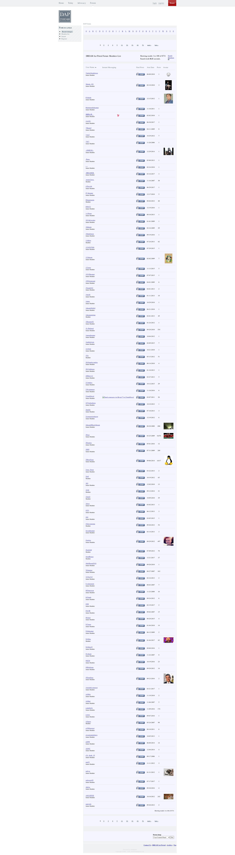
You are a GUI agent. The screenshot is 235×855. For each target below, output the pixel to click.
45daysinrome (90, 524)
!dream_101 (90, 84)
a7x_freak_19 (90, 755)
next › (149, 45)
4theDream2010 (91, 563)
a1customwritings (91, 735)
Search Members (171, 57)
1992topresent (90, 281)
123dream (89, 257)
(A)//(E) (88, 121)
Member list (65, 34)
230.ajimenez (90, 389)
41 (138, 45)
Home (61, 2)
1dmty (88, 301)
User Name (90, 67)
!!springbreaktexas (92, 73)
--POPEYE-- (90, 150)
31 (132, 45)
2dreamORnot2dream (93, 425)
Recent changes (67, 32)
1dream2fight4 (90, 308)
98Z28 (88, 661)
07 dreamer (89, 193)
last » (156, 45)
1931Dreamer (90, 274)
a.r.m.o (88, 715)
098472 (88, 207)
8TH (87, 604)
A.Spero (88, 721)
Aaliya (88, 787)
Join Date (150, 67)
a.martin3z (89, 708)
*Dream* (89, 128)
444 (87, 517)
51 (143, 45)
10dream (88, 227)
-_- (87, 166)
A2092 (88, 748)
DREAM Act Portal (159, 845)
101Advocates (90, 220)
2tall (87, 476)
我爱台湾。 (90, 114)
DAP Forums (87, 24)
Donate (172, 3)
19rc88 (88, 294)
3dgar (87, 503)
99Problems (90, 667)
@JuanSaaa (89, 677)
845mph (88, 597)
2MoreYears (90, 459)
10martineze (90, 234)
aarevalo (88, 804)
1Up (87, 355)
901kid (88, 618)
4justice (88, 540)
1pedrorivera (90, 342)
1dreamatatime (90, 315)
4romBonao (90, 557)
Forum (93, 2)
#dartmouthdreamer (92, 107)
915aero (88, 624)
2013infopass (90, 369)
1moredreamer (90, 335)
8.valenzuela (90, 584)
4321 (87, 510)
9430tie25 (89, 647)
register (161, 3)
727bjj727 (89, 577)
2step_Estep (90, 470)
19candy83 (89, 288)
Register (64, 39)
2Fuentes (89, 443)
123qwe (88, 267)
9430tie (88, 639)
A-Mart (88, 701)
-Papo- (88, 159)
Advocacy (81, 2)
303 (87, 483)
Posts (159, 67)
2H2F (87, 449)
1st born (88, 349)
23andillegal (90, 396)
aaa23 (88, 762)
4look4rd (89, 550)
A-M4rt (88, 694)
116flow (88, 240)
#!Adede (88, 97)
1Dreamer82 (90, 322)
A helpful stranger (92, 687)
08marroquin (90, 200)
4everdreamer (90, 531)
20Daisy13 (89, 376)
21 (127, 45)
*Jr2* (87, 141)
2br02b (88, 410)
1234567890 (90, 247)
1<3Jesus (89, 213)
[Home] (65, 22)
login (155, 3)
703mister (89, 570)
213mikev (89, 382)
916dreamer (90, 631)
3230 (87, 490)
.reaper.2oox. (90, 179)
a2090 (88, 742)
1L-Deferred (90, 328)
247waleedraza (91, 403)
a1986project (90, 728)
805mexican (90, 590)
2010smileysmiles (92, 362)
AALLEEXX (90, 795)
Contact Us (147, 845)
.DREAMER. (90, 173)
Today (70, 2)
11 (122, 45)
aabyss (88, 771)
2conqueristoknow (92, 416)
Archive (169, 845)
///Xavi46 (89, 186)
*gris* (88, 135)
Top (175, 845)
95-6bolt (88, 654)
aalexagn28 (89, 780)
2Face (88, 435)
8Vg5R (88, 611)
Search (63, 36)
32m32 (88, 497)
